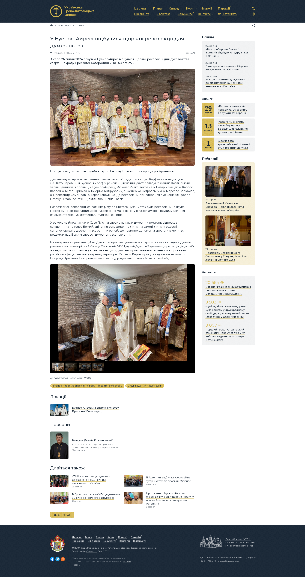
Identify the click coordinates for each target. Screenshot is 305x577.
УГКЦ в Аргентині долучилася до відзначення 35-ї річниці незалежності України (91, 480)
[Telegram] (57, 559)
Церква (77, 537)
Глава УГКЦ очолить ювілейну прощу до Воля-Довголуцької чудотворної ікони (233, 127)
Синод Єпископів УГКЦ (238, 539)
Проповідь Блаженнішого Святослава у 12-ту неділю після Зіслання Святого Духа (226, 256)
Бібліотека (94, 541)
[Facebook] (52, 559)
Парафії (136, 537)
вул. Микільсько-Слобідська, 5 (216, 557)
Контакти (124, 541)
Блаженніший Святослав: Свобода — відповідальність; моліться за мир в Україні (224, 207)
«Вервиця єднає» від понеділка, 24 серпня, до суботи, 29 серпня (232, 110)
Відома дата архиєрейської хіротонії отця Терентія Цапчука (234, 144)
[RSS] (63, 559)
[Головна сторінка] (51, 25)
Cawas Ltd (91, 551)
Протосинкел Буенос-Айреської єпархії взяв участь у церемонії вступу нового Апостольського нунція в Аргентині (170, 498)
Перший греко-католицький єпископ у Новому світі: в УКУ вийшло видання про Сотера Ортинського (225, 335)
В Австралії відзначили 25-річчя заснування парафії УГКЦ (226, 68)
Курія (110, 537)
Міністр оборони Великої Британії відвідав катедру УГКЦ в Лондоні (226, 53)
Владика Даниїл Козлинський (145, 385)
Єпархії (122, 537)
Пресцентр (78, 541)
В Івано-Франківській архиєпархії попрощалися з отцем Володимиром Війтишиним (228, 290)
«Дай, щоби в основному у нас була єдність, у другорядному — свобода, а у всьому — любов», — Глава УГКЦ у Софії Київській (227, 311)
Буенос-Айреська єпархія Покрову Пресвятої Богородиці (87, 385)
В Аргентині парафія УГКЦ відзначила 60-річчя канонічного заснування (96, 496)
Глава (88, 537)
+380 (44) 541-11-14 (209, 561)
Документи (109, 541)
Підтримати (139, 541)
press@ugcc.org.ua (230, 561)
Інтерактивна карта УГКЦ (239, 545)
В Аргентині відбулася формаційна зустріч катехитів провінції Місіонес (168, 479)
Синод (100, 537)
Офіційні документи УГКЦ (239, 542)
